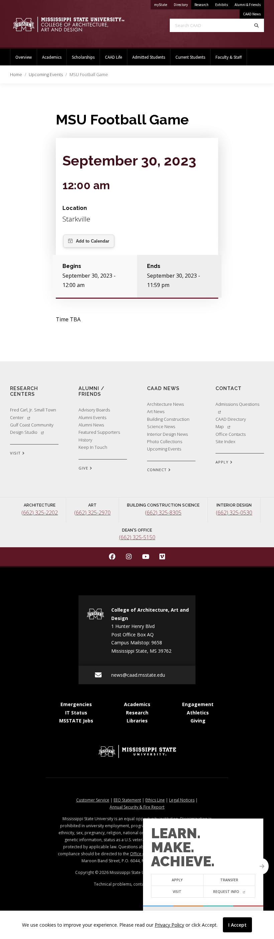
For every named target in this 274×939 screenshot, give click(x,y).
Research (201, 4)
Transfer (229, 880)
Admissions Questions (237, 404)
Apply (177, 880)
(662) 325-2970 (92, 512)
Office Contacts (231, 434)
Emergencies (76, 704)
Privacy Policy (169, 925)
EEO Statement (127, 800)
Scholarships (83, 57)
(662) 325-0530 (234, 512)
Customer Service (92, 800)
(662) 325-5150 (137, 537)
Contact (229, 388)
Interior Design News (167, 434)
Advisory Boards (94, 410)
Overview (23, 57)
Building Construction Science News (168, 422)
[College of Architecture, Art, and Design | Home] (68, 24)
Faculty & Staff (229, 57)
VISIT (16, 452)
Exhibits (221, 4)
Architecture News (165, 404)
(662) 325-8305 (163, 512)
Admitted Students (148, 57)
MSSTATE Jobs (76, 720)
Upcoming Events (46, 74)
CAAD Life (113, 57)
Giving (198, 720)
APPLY (223, 461)
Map (220, 426)
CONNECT (157, 469)
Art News (155, 411)
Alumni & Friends (248, 4)
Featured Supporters (99, 432)
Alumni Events (92, 417)
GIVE (84, 468)
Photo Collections (164, 441)
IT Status (76, 712)
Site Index (225, 441)
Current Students (190, 57)
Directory (182, 4)
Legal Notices (181, 800)
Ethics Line (155, 800)
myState (162, 4)
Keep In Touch (93, 447)
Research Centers (24, 391)
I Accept (237, 925)
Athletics (198, 712)
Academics (51, 57)
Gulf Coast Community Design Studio (31, 428)
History (85, 440)
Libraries (137, 720)
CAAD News (252, 14)
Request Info (226, 891)
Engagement (198, 704)
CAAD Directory (231, 419)
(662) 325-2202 (39, 512)
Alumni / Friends (92, 391)
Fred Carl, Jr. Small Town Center (33, 413)
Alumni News (91, 425)
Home (16, 74)
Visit (177, 891)
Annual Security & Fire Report (137, 807)
